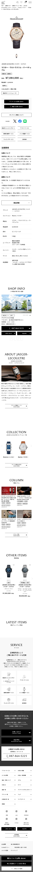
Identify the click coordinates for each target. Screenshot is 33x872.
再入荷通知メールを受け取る (16, 863)
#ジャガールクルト (6, 505)
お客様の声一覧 (5, 799)
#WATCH (8, 503)
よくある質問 (5, 775)
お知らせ (4, 785)
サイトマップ (14, 850)
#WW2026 (25, 503)
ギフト (19, 785)
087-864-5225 (18, 756)
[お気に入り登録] (13, 565)
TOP (2, 5)
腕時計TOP (7, 5)
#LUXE (3, 503)
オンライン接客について (16, 115)
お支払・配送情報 (22, 775)
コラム (19, 780)
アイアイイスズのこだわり (24, 789)
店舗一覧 (4, 789)
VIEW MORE (25, 315)
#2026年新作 (20, 501)
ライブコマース (21, 799)
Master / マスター (22, 7)
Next (31, 446)
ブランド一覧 (5, 794)
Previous (1, 446)
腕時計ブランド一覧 (16, 5)
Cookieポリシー (5, 847)
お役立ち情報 (21, 770)
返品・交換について (6, 780)
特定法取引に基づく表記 (20, 847)
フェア (19, 794)
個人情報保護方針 (15, 844)
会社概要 (3, 844)
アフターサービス (6, 770)
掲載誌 (3, 804)
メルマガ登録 (4, 850)
